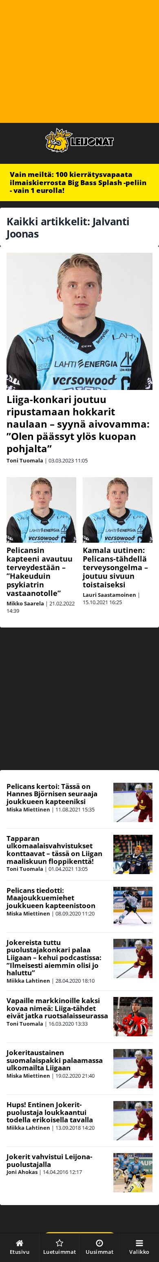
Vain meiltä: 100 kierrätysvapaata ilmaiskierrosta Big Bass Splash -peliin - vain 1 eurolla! (78, 182)
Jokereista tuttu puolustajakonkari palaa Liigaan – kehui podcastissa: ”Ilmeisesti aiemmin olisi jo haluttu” (54, 958)
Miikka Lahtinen (28, 980)
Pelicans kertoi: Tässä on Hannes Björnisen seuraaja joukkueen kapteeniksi (52, 794)
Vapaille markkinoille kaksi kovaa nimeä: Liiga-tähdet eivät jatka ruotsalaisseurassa (57, 1008)
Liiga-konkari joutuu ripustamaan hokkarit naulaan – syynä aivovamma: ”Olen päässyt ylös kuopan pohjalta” (78, 423)
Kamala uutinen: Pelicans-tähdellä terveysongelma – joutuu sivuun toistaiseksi (115, 567)
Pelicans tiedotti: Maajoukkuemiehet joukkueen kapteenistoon (51, 898)
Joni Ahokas (22, 1172)
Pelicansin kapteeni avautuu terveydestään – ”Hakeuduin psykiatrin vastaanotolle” (40, 571)
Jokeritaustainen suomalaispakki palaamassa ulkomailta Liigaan (55, 1060)
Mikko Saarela (25, 603)
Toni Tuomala (25, 460)
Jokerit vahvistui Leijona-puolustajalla (49, 1160)
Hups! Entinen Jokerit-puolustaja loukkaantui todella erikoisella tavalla (50, 1112)
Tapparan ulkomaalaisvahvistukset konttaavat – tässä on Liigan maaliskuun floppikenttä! (54, 850)
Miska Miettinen (28, 809)
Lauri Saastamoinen (109, 594)
